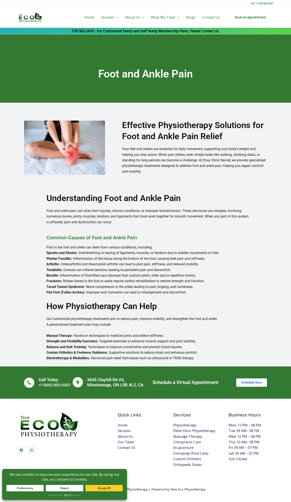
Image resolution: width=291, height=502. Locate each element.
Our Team (126, 442)
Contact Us (211, 17)
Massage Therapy (187, 436)
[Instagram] (31, 450)
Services (107, 17)
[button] (116, 17)
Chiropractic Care (187, 442)
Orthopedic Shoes (187, 464)
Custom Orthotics (187, 459)
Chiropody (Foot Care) (190, 453)
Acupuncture (183, 447)
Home (89, 17)
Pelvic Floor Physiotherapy (194, 430)
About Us (132, 17)
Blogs (190, 17)
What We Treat (163, 17)
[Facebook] (21, 450)
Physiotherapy (184, 425)
